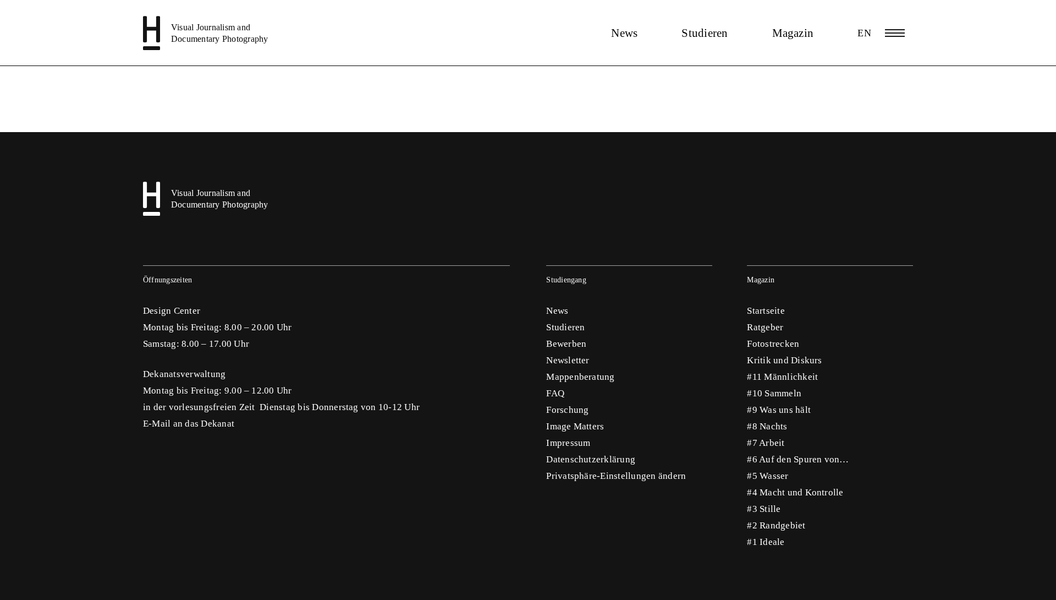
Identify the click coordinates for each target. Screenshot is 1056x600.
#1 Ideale (765, 542)
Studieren (704, 33)
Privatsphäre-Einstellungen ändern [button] (616, 476)
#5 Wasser (767, 476)
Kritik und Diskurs (784, 360)
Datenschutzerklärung (590, 459)
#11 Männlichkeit (782, 377)
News (624, 33)
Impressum (568, 443)
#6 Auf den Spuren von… (798, 459)
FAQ (555, 393)
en (864, 33)
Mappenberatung (580, 377)
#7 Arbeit (765, 443)
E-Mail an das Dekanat (188, 423)
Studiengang (566, 280)
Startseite (765, 311)
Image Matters (575, 426)
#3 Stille (763, 509)
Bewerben (566, 344)
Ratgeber (765, 327)
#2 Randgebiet (776, 525)
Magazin (793, 33)
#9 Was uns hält (779, 410)
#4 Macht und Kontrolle (795, 492)
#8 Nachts (767, 426)
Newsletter (567, 360)
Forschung (567, 410)
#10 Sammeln (774, 393)
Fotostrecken (773, 344)
